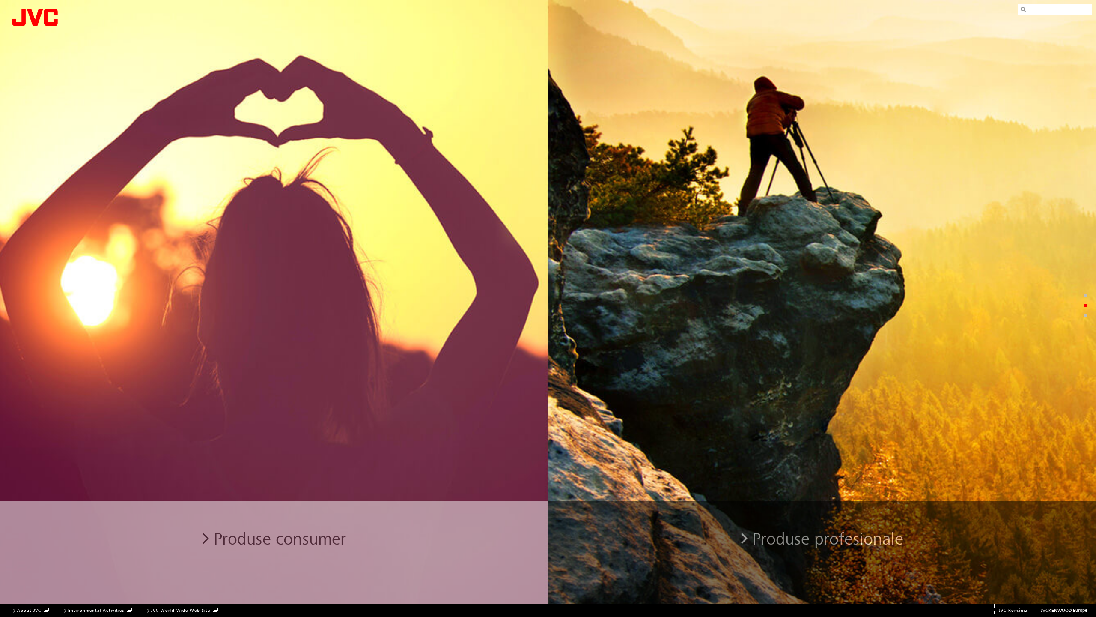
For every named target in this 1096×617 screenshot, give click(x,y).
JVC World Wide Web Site (180, 610)
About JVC (29, 610)
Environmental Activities (96, 610)
